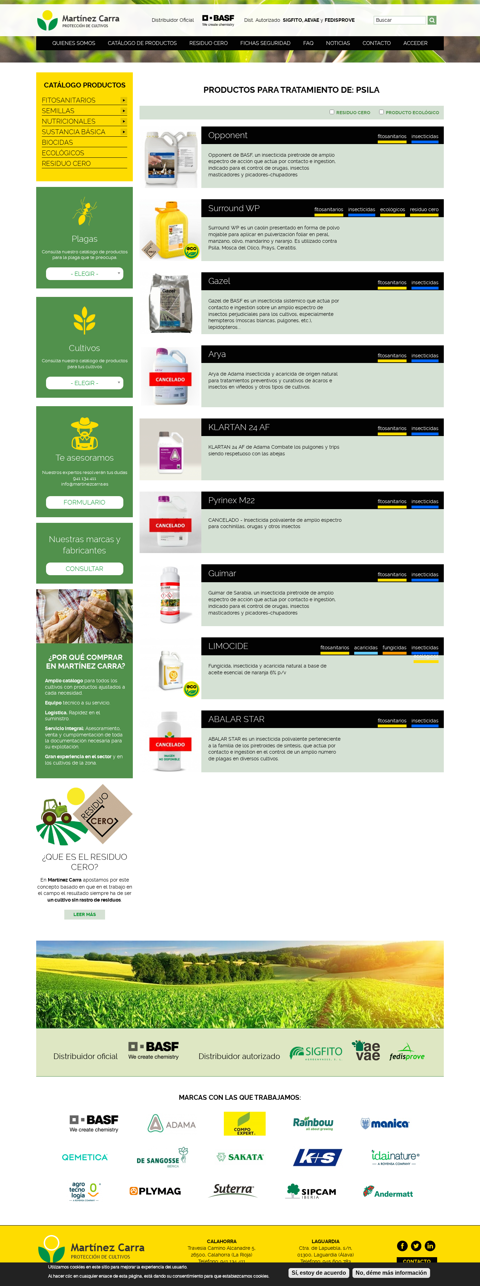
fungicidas (395, 647)
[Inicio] (84, 18)
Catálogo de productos (142, 43)
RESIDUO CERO (424, 209)
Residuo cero (208, 43)
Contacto (377, 43)
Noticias (338, 43)
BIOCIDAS (57, 142)
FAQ (308, 43)
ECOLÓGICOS (392, 209)
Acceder (415, 43)
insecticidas (425, 136)
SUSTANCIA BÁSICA (73, 132)
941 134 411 (232, 1261)
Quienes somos (73, 43)
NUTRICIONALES (69, 121)
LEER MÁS (84, 914)
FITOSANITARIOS (392, 136)
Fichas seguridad (265, 43)
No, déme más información (391, 1273)
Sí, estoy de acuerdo (319, 1273)
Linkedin (429, 1246)
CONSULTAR (84, 568)
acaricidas (366, 647)
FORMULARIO (84, 502)
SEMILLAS (58, 111)
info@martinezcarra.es (84, 484)
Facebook (402, 1246)
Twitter (416, 1246)
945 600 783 (337, 1261)
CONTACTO (417, 1262)
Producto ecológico (412, 112)
